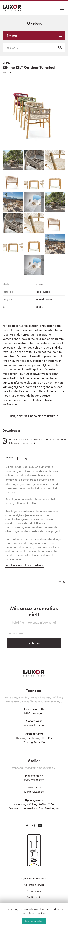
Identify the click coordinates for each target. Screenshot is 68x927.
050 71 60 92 (35, 787)
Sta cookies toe (34, 921)
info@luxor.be (35, 725)
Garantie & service (34, 884)
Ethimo (12, 35)
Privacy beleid (34, 891)
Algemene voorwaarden (34, 878)
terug (61, 580)
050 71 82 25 (35, 721)
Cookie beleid (34, 897)
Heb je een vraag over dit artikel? (34, 416)
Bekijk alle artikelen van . (24, 565)
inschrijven (34, 643)
